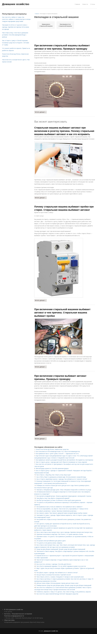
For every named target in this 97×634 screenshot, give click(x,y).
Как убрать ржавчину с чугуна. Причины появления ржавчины (56, 511)
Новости (85, 4)
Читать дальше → (40, 112)
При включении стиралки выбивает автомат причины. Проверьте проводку (60, 377)
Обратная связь (9, 620)
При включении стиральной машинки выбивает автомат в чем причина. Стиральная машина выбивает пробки (62, 312)
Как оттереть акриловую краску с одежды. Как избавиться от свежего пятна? (61, 479)
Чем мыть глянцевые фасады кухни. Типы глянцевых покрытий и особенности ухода (63, 490)
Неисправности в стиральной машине (65, 25)
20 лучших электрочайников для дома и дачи (51, 541)
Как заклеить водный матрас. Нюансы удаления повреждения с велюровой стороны (64, 496)
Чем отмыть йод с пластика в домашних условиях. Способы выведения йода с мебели (15, 35)
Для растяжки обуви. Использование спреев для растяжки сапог (57, 583)
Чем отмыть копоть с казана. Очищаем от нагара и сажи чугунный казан (60, 577)
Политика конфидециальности (14, 616)
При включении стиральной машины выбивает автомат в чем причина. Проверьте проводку (62, 47)
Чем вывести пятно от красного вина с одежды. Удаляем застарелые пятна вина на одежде (15, 27)
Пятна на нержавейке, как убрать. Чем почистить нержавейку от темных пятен (62, 509)
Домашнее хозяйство (15, 4)
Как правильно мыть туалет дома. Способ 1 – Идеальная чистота (57, 453)
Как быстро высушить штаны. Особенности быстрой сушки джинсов (58, 500)
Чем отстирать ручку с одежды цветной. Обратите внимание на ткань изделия (61, 462)
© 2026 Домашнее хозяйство (13, 609)
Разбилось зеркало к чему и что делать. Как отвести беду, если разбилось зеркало (63, 592)
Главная (77, 4)
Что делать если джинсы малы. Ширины (49, 543)
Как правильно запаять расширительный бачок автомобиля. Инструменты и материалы (64, 460)
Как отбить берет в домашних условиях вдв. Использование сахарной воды (61, 477)
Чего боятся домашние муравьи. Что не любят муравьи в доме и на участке (61, 566)
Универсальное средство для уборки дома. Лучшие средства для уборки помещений (63, 585)
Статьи (92, 4)
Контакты (7, 614)
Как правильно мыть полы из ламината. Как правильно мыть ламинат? (59, 507)
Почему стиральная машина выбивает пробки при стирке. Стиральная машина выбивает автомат (64, 208)
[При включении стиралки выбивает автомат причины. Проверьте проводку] (64, 419)
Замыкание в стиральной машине (46, 25)
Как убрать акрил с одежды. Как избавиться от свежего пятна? (57, 572)
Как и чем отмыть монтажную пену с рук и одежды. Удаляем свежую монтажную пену (64, 532)
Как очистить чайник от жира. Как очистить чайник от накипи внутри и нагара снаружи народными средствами (16, 19)
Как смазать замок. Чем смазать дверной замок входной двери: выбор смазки (61, 513)
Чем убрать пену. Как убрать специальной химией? (52, 498)
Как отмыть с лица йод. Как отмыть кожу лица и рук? (53, 475)
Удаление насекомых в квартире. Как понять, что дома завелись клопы (59, 534)
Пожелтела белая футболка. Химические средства (52, 449)
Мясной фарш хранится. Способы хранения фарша (52, 468)
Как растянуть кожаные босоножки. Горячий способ (53, 575)
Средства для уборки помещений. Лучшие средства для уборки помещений (60, 549)
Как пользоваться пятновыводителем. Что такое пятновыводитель (58, 451)
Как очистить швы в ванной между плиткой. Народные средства (57, 594)
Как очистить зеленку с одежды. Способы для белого (53, 564)
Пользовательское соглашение (22, 614)
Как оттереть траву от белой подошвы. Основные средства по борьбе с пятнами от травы (15, 43)
